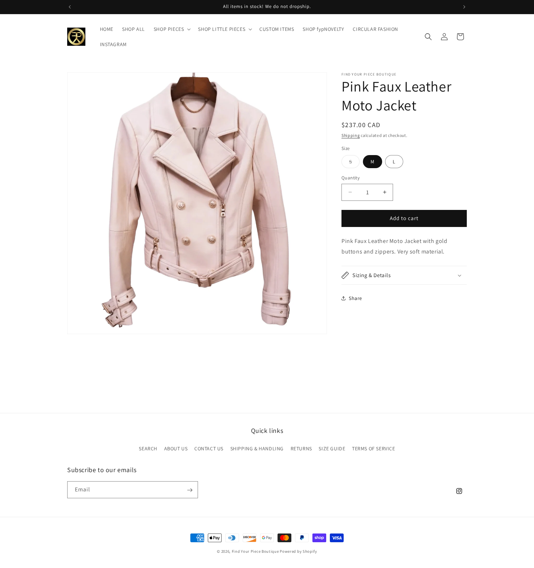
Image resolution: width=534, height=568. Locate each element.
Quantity (350, 178)
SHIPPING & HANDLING (257, 448)
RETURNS (301, 448)
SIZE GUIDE (332, 448)
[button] (171, 29)
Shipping (350, 135)
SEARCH (148, 448)
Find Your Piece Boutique (255, 551)
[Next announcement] (464, 7)
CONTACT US (208, 448)
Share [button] (355, 298)
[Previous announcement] (70, 7)
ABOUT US (176, 448)
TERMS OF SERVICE (373, 448)
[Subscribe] (190, 490)
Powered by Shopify (298, 551)
